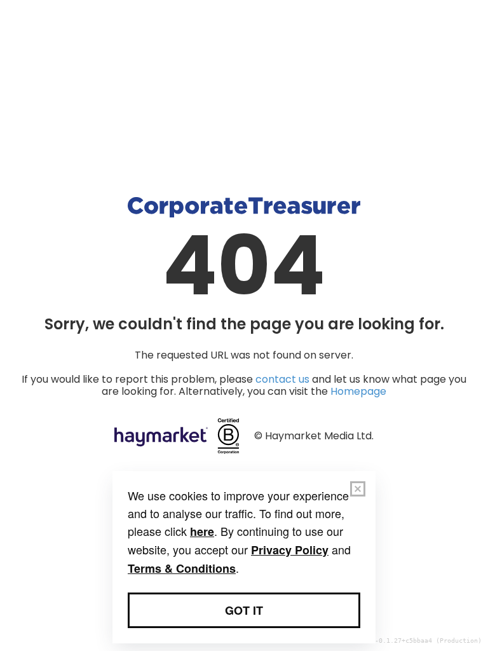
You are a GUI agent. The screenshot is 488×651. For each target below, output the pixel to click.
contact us (282, 379)
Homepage (358, 391)
